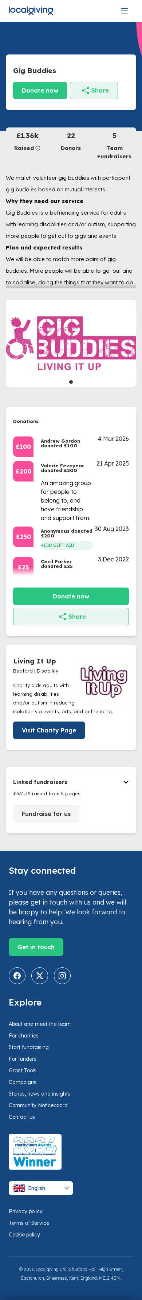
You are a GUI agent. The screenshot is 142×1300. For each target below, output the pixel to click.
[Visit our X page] (39, 975)
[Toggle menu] (124, 11)
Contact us (22, 1117)
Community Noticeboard (38, 1105)
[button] (27, 141)
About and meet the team (40, 1024)
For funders (22, 1059)
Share (100, 90)
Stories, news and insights (39, 1093)
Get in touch (36, 947)
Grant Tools (22, 1070)
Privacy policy (26, 1211)
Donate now (40, 90)
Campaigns (22, 1082)
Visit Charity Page (49, 730)
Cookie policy (24, 1234)
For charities (24, 1035)
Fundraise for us (46, 813)
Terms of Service (29, 1223)
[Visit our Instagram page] (62, 975)
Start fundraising (29, 1047)
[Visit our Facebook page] (17, 975)
